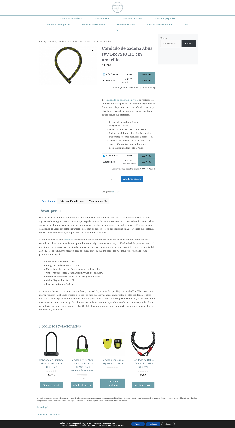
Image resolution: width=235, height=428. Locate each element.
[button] (93, 50)
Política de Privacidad (48, 414)
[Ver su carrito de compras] (117, 31)
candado (68, 239)
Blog (187, 24)
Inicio (42, 41)
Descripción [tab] (48, 201)
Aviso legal (42, 407)
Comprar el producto (113, 383)
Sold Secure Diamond (93, 24)
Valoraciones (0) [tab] (98, 201)
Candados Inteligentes (58, 24)
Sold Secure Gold (126, 24)
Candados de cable (132, 18)
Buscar (164, 38)
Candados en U (102, 18)
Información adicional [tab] (72, 201)
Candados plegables (164, 18)
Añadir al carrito (132, 179)
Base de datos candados (159, 24)
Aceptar (138, 424)
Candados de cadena (71, 18)
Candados (51, 41)
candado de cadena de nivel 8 (122, 100)
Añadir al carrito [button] (51, 385)
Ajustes (168, 424)
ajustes (120, 425)
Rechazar (153, 424)
